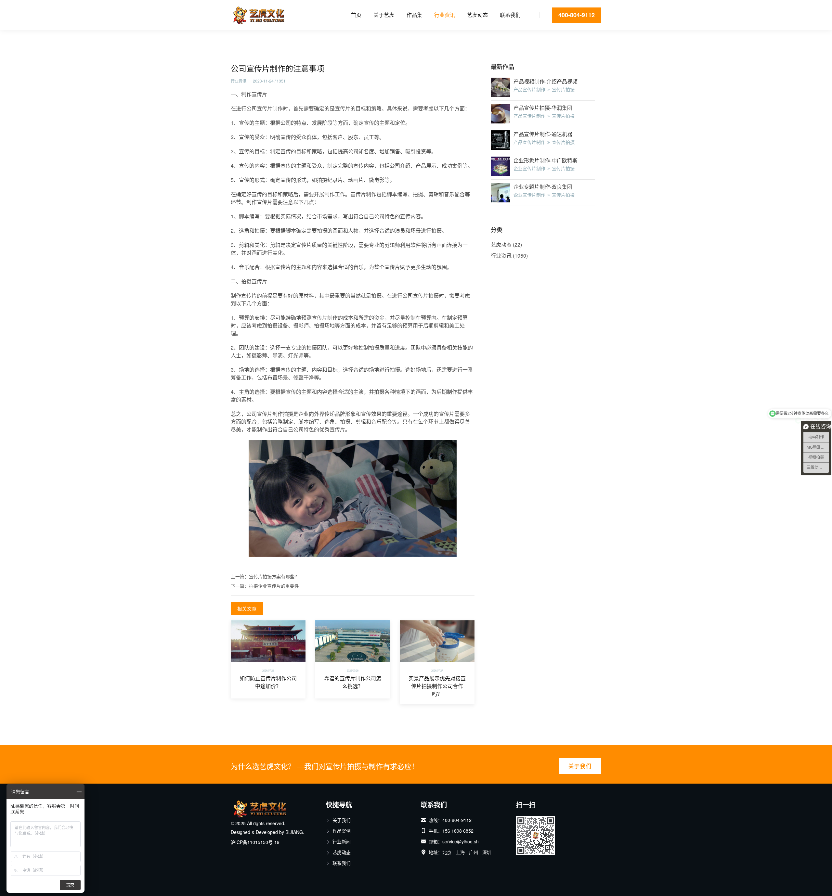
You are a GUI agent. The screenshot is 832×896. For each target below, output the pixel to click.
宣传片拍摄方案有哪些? (273, 576)
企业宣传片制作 (529, 168)
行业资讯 (444, 15)
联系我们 (510, 15)
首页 (356, 15)
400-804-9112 (576, 15)
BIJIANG (294, 832)
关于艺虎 (383, 15)
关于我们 (580, 766)
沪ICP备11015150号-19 (255, 842)
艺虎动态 (477, 15)
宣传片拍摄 (563, 89)
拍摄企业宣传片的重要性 (274, 585)
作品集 (414, 15)
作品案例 (341, 830)
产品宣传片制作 (529, 89)
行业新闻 (341, 841)
